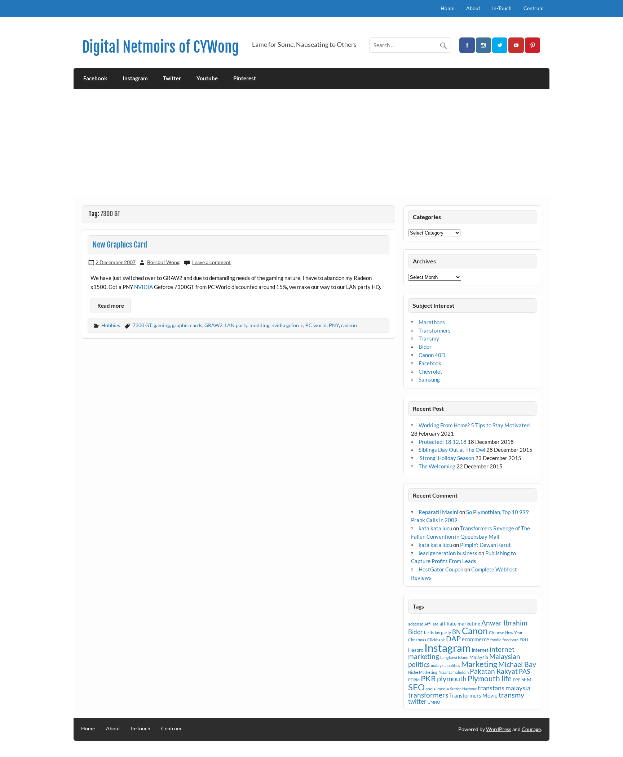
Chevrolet (430, 371)
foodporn (510, 639)
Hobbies (110, 325)
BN (456, 632)
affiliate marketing (459, 623)
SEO (416, 687)
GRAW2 (213, 325)
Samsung (429, 379)
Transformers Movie (473, 695)
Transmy (429, 338)
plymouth (452, 678)
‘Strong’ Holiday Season (446, 458)
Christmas (417, 639)
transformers (428, 695)
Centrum (533, 8)
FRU (524, 639)
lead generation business (448, 553)
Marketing (479, 664)
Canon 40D (432, 355)
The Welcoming (437, 466)
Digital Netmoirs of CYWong (160, 47)
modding (259, 325)
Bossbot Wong (163, 262)
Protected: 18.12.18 (443, 441)
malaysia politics (445, 665)
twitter (417, 701)
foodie (496, 639)
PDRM (414, 679)
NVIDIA (143, 287)
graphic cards (187, 325)
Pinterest (244, 78)
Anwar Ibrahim (504, 623)
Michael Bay (517, 664)
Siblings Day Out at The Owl (452, 449)
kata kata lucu (435, 528)
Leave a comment (211, 262)
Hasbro (415, 650)
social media (437, 688)
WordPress (498, 729)
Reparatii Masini (438, 512)
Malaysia (478, 657)
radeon (349, 325)
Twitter (172, 78)
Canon (475, 630)
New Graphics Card (120, 244)
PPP (516, 679)
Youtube (207, 78)
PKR (428, 678)
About (473, 8)
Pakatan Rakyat (494, 671)
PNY (334, 325)
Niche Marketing (422, 672)
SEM (526, 679)
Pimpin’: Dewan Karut (485, 545)
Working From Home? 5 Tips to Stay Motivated (474, 425)
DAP (453, 638)
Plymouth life (490, 678)
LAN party (236, 325)
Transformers (435, 330)
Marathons (432, 322)
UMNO (434, 702)
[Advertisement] (311, 143)
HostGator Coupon (441, 569)
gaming (162, 325)
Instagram (135, 78)
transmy (511, 694)
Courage (531, 729)
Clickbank (436, 639)
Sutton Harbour (463, 688)
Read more (110, 305)
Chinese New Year (506, 632)
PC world (316, 325)
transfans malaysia (504, 688)
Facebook (95, 78)
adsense (415, 624)
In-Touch (502, 8)
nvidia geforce (287, 325)
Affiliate (431, 624)
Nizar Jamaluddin (453, 672)
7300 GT (142, 325)
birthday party (437, 632)
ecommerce (475, 639)
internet (480, 650)
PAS (524, 671)
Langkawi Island (454, 657)
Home (447, 8)
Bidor (425, 346)
